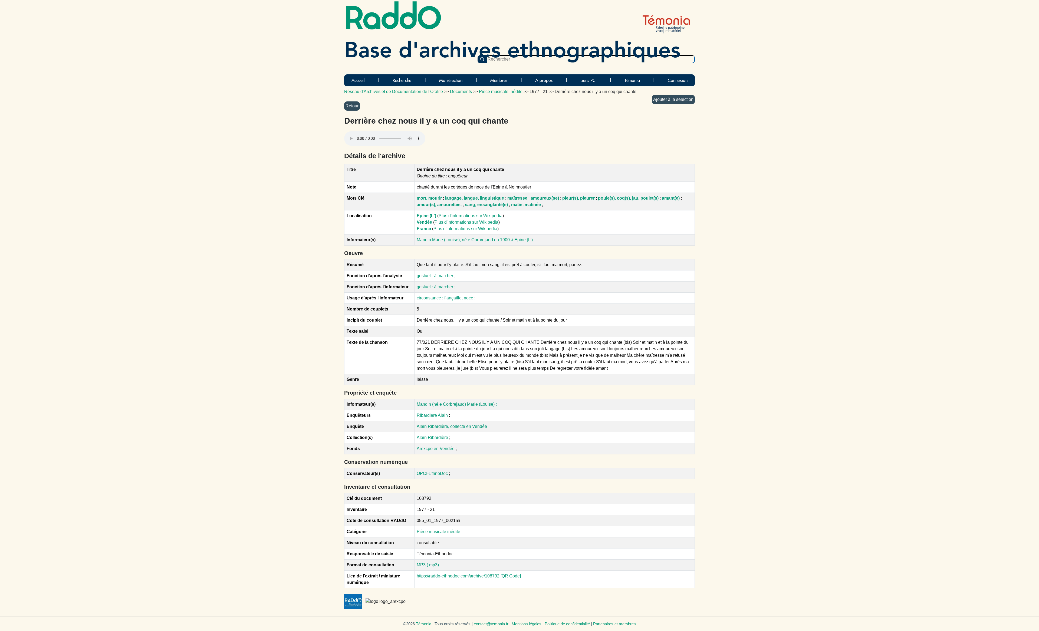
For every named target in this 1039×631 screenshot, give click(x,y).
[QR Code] (511, 576)
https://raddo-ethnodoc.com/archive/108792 (458, 576)
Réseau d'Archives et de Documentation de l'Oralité (393, 91)
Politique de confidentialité (567, 624)
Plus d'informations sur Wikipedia (470, 215)
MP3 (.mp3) (428, 565)
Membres (498, 80)
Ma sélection (450, 80)
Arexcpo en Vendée (436, 448)
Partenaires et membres (614, 624)
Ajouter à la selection (673, 99)
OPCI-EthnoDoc (432, 473)
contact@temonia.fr (491, 624)
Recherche (402, 80)
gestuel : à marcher (435, 275)
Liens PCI (588, 80)
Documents (461, 91)
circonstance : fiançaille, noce (445, 298)
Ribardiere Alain (432, 415)
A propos (544, 80)
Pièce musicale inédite (438, 531)
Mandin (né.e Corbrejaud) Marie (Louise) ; (457, 404)
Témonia (632, 80)
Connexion (678, 80)
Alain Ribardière (433, 437)
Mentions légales (526, 624)
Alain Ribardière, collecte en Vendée (452, 426)
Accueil (358, 80)
